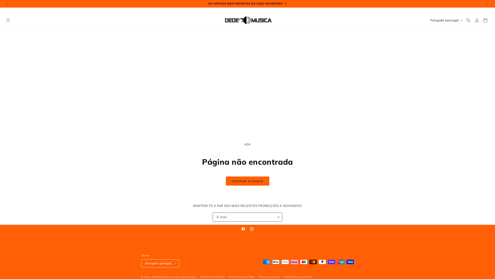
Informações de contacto (297, 277)
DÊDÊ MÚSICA (159, 277)
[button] (8, 20)
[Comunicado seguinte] (487, 3)
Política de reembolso (212, 277)
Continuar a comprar (248, 181)
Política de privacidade (242, 277)
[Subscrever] (278, 217)
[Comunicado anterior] (7, 3)
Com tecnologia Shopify (182, 277)
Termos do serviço (269, 277)
